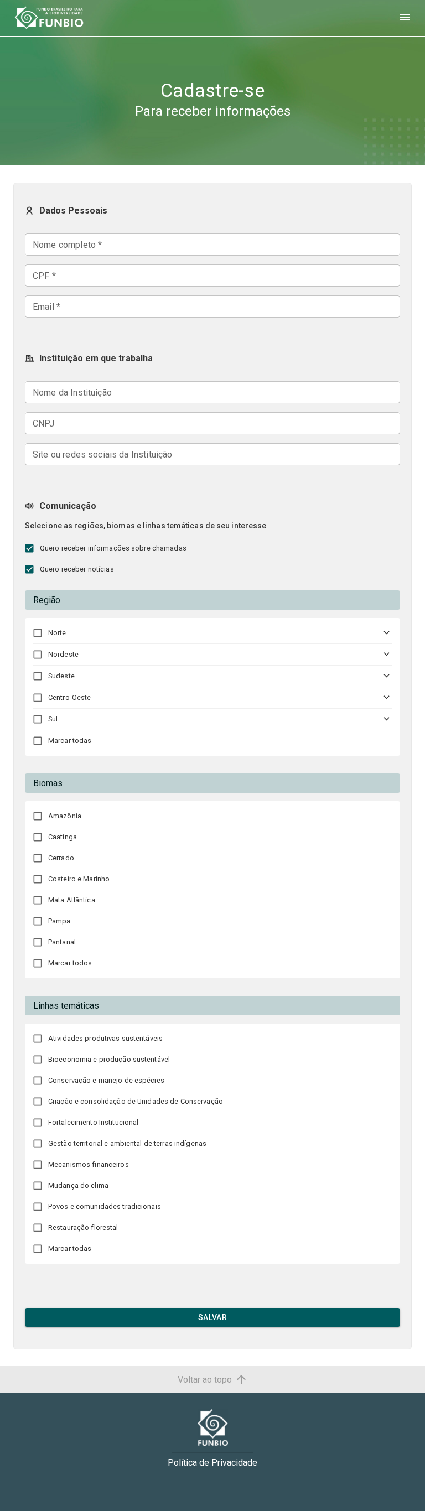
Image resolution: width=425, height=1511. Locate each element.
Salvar (212, 1317)
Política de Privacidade (212, 1462)
